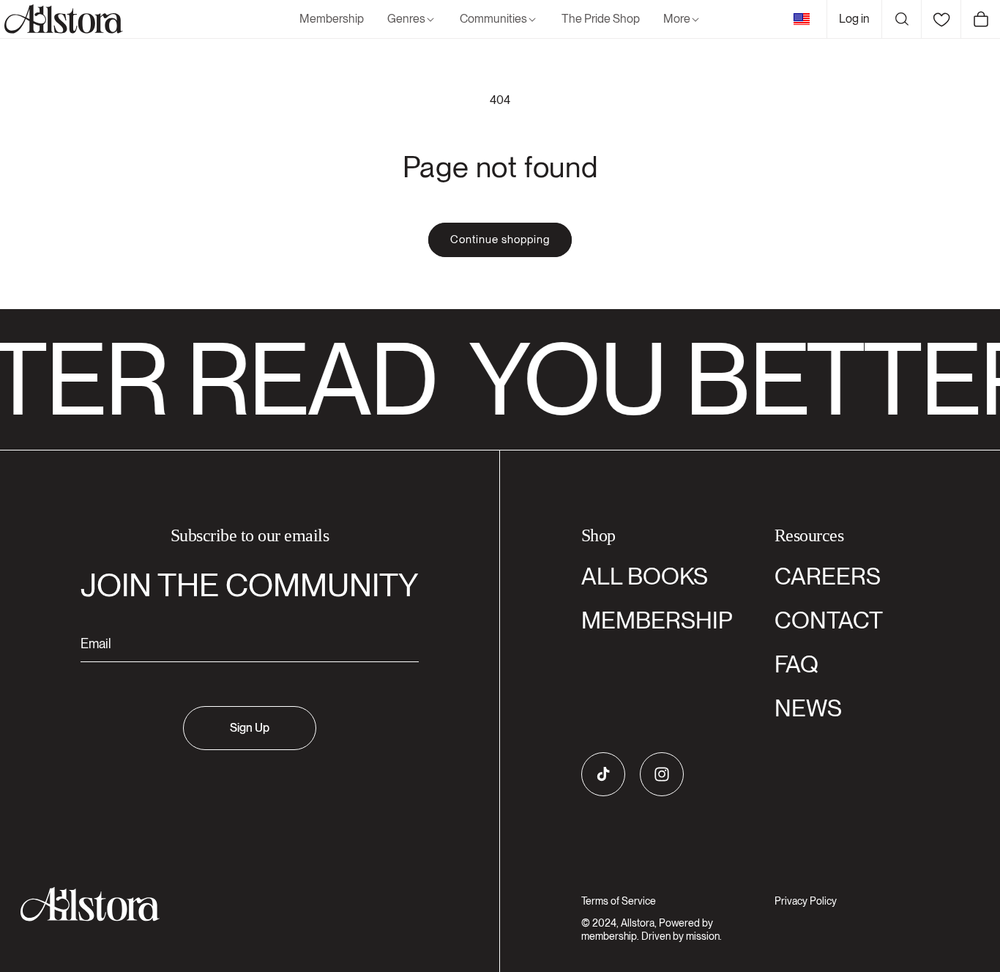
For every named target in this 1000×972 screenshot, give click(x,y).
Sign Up (249, 728)
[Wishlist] (940, 19)
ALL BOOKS (644, 576)
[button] (411, 19)
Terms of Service (618, 901)
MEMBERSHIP (657, 620)
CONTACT (829, 620)
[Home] (61, 19)
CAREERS (828, 576)
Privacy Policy (806, 901)
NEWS (808, 708)
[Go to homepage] (240, 904)
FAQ (796, 664)
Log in (854, 19)
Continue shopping (500, 239)
